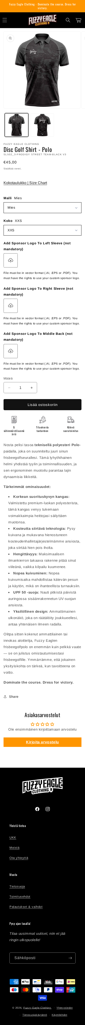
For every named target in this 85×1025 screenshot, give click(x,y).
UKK (12, 837)
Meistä (14, 847)
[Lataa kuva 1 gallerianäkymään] (16, 125)
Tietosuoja (17, 886)
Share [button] (14, 696)
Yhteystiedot (64, 1007)
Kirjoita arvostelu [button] (42, 742)
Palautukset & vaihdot (26, 907)
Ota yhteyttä (18, 858)
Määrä (8, 378)
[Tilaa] (70, 958)
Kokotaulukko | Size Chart (25, 183)
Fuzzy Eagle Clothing (37, 1007)
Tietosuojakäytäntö (34, 1014)
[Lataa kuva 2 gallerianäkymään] (42, 125)
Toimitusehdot (19, 896)
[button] (68, 20)
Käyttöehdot (59, 1014)
